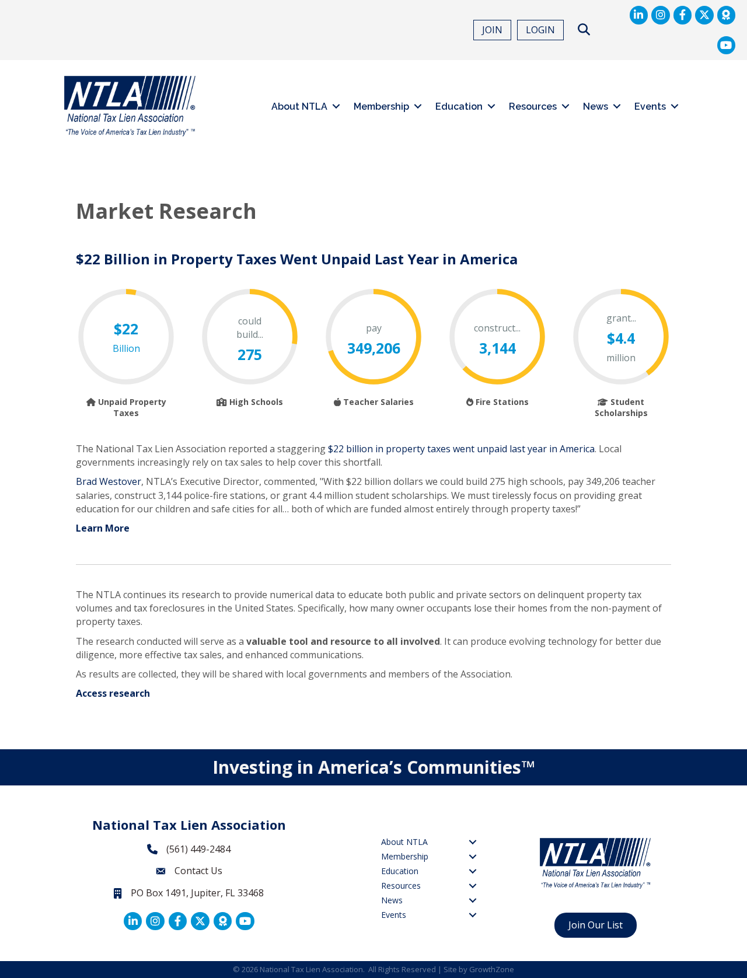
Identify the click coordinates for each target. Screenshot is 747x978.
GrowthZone (491, 969)
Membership (381, 106)
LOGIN (540, 29)
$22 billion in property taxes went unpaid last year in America (461, 448)
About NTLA (299, 106)
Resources (533, 106)
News (595, 106)
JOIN (492, 29)
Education (459, 106)
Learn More (103, 528)
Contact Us (198, 870)
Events (650, 106)
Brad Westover (108, 481)
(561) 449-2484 (198, 849)
